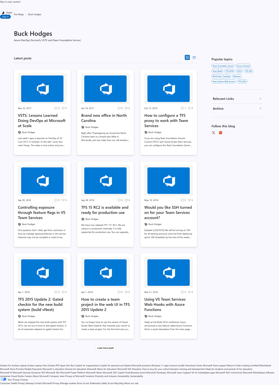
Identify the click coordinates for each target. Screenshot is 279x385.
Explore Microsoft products (137, 365)
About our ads (131, 383)
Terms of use (83, 383)
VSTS (239, 71)
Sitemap (29, 383)
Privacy (56, 383)
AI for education (244, 368)
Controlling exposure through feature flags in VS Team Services (41, 212)
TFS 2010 (229, 71)
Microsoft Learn (174, 372)
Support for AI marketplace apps (199, 372)
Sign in (5, 16)
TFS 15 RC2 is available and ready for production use (104, 210)
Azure (143, 372)
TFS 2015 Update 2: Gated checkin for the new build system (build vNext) (40, 304)
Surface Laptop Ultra (37, 365)
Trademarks (95, 383)
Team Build (217, 71)
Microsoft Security (22, 372)
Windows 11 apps (160, 365)
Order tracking (242, 365)
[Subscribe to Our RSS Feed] (220, 133)
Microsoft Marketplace (254, 372)
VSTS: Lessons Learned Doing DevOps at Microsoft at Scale (42, 120)
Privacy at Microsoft (75, 376)
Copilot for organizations (87, 365)
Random (237, 76)
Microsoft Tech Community (229, 372)
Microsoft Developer (156, 372)
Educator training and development (187, 368)
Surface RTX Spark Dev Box (61, 365)
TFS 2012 (242, 81)
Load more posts (105, 347)
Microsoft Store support (215, 365)
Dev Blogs (19, 14)
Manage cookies (68, 383)
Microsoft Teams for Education (102, 368)
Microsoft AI (6, 372)
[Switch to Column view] (194, 57)
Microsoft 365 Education (129, 368)
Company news (57, 376)
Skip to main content (10, 1)
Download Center (193, 365)
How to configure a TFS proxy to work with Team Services (166, 120)
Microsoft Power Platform (73, 372)
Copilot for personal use (112, 365)
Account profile (177, 365)
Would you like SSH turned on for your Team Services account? (168, 212)
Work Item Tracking (221, 76)
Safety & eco (107, 383)
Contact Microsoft (43, 383)
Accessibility (123, 376)
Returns (231, 365)
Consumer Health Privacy (12, 383)
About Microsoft (41, 376)
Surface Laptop (19, 365)
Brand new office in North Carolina (104, 118)
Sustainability (136, 376)
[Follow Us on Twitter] (213, 133)
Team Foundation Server (223, 66)
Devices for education (75, 368)
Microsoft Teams (94, 372)
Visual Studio (17, 376)
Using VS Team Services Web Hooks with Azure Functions (165, 304)
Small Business (132, 372)
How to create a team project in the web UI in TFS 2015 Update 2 (105, 304)
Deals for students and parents (221, 368)
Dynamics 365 (38, 372)
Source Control (243, 66)
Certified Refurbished (260, 365)
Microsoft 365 (53, 372)
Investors (89, 376)
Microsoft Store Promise (12, 368)
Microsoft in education (53, 368)
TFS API (248, 71)
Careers (28, 376)
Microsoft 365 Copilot (113, 372)
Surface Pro (5, 365)
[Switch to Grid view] (187, 57)
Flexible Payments (33, 368)
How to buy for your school (155, 368)
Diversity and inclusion (106, 376)
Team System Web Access (224, 81)
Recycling (119, 383)
